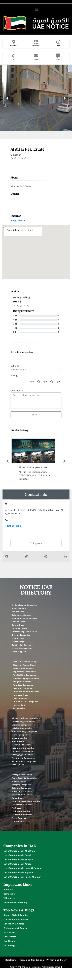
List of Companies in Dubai (17, 855)
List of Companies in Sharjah (18, 859)
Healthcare (9, 941)
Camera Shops (18, 625)
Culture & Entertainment (16, 919)
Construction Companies (22, 645)
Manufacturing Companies (24, 731)
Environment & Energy (15, 928)
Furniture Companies (23, 685)
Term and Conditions (32, 960)
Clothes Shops (18, 642)
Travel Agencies (19, 818)
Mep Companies (19, 738)
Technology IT (10, 945)
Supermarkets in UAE (22, 794)
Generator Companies (23, 688)
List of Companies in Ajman (17, 864)
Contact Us (9, 894)
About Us (8, 889)
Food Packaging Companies (26, 678)
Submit (36, 414)
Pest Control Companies (23, 758)
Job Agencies (19, 708)
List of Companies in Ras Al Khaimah (22, 877)
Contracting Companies (22, 648)
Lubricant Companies (22, 728)
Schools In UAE (19, 781)
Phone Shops (18, 765)
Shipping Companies (21, 785)
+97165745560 (13, 526)
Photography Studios (22, 775)
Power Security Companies (24, 778)
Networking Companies (23, 748)
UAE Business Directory (15, 902)
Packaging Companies (22, 755)
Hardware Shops (20, 695)
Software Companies (21, 788)
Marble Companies (20, 735)
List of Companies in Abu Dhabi (19, 851)
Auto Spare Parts (19, 608)
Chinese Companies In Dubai (24, 632)
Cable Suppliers (19, 622)
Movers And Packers (21, 745)
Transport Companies (22, 814)
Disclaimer (11, 960)
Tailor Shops (17, 798)
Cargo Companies (19, 628)
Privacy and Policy (56, 960)
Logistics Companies (21, 725)
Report (37, 543)
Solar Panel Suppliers (22, 791)
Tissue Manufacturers (22, 804)
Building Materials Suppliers (24, 618)
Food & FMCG (10, 932)
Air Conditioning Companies (24, 605)
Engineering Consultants (24, 671)
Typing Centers (18, 821)
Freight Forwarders (22, 681)
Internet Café (19, 705)
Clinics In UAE (18, 638)
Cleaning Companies (21, 635)
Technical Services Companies (26, 801)
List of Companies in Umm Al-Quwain (23, 868)
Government (10, 936)
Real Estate (18, 220)
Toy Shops (16, 808)
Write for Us (9, 898)
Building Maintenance (21, 615)
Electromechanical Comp (25, 662)
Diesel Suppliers (19, 652)
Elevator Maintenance (23, 668)
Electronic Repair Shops (24, 665)
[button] (36, 9)
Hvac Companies (20, 698)
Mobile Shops (18, 741)
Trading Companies (21, 811)
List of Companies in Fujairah (18, 872)
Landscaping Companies (23, 721)
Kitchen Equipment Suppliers (26, 718)
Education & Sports (14, 923)
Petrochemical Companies (24, 761)
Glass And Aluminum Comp (26, 691)
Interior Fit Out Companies (25, 701)
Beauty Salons (18, 612)
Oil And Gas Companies (23, 751)
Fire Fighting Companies (24, 675)
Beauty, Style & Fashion (16, 915)
